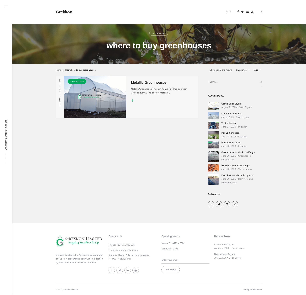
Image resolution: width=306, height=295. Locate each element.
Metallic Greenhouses (149, 83)
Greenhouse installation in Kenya (238, 152)
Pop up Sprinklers (230, 133)
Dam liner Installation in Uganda (237, 175)
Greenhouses (158, 33)
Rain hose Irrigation (231, 142)
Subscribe (171, 269)
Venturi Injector (229, 123)
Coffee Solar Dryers (231, 103)
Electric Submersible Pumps (235, 165)
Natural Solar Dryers (231, 113)
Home (58, 70)
